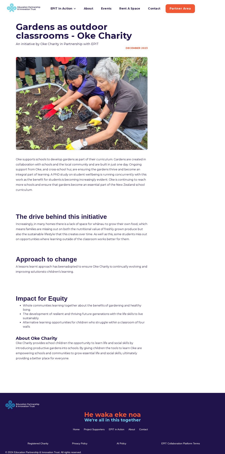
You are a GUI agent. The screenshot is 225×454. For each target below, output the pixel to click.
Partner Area (180, 8)
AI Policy (121, 443)
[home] (10, 7)
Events (106, 8)
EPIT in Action (116, 429)
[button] (63, 8)
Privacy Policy (79, 443)
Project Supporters (94, 429)
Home (76, 429)
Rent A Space (129, 8)
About (88, 8)
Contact (154, 8)
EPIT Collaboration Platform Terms (180, 443)
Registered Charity (38, 443)
